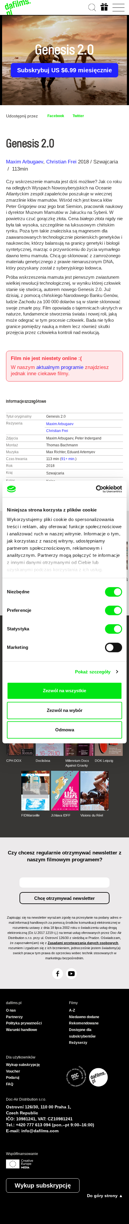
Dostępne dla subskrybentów (82, 1033)
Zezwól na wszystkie (64, 690)
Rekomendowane (84, 1023)
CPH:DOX (13, 760)
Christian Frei (61, 162)
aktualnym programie (59, 367)
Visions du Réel (91, 815)
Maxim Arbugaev (24, 162)
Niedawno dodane (84, 1017)
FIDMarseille (30, 815)
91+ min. (68, 459)
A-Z (72, 1010)
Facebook (55, 116)
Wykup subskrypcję (43, 1185)
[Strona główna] (18, 7)
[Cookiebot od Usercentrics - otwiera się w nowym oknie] (96, 489)
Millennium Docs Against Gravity (77, 763)
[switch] (113, 610)
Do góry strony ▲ (105, 1195)
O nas (11, 1010)
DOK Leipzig (104, 760)
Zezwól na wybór (64, 710)
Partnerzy (14, 1017)
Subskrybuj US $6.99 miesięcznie (64, 70)
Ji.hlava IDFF (60, 815)
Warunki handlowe (21, 1030)
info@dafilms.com (39, 1130)
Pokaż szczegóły (93, 671)
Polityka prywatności (24, 1023)
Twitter (78, 116)
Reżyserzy (78, 1043)
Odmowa (64, 729)
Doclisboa (43, 760)
